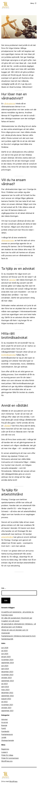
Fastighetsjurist (7, 734)
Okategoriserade (7, 740)
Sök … (3, 588)
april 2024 (5, 669)
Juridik (3, 737)
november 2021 (7, 705)
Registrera (5, 749)
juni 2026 (4, 648)
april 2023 (5, 687)
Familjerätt (5, 731)
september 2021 (7, 711)
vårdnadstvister (7, 240)
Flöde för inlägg (7, 755)
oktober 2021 (6, 708)
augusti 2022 (6, 699)
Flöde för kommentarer (10, 758)
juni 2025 (4, 654)
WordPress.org (6, 761)
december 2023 (7, 672)
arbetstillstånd (7, 537)
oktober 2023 (6, 678)
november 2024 (7, 660)
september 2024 (7, 663)
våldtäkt (7, 426)
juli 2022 (4, 702)
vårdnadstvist (9, 104)
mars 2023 (5, 690)
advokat (12, 280)
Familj (3, 728)
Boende (4, 725)
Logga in (4, 752)
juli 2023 (4, 684)
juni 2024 (4, 666)
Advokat (4, 719)
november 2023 (7, 675)
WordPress (13, 781)
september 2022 (7, 696)
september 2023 (7, 681)
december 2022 (7, 693)
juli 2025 (4, 651)
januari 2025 (6, 657)
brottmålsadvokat (8, 355)
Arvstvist (4, 722)
